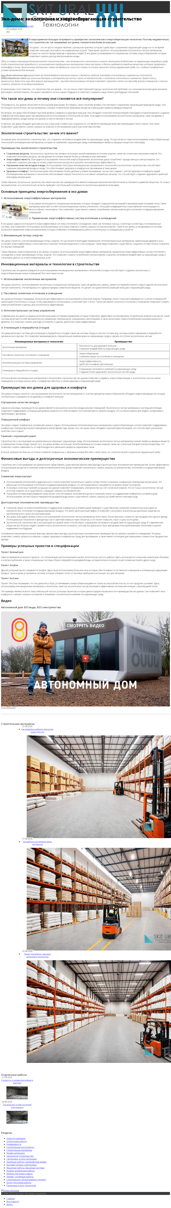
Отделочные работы (16, 1141)
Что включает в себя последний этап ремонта (17, 1106)
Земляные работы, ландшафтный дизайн (26, 1161)
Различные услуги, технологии (21, 1185)
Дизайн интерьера (15, 1153)
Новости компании (15, 1138)
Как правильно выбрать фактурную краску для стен (37, 730)
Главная (10, 42)
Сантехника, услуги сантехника (21, 1158)
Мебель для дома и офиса (19, 1173)
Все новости (12, 54)
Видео (9, 1204)
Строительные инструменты (20, 1147)
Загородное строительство (20, 26)
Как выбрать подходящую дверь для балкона (37, 843)
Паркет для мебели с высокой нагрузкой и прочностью (37, 955)
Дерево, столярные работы (20, 1176)
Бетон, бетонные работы (18, 1182)
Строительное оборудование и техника (26, 1179)
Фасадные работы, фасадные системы (25, 1167)
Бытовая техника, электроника (21, 1164)
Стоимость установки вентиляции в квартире (17, 1081)
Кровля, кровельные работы (20, 1170)
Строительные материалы (19, 1150)
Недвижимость (13, 1144)
